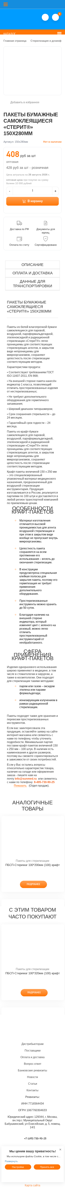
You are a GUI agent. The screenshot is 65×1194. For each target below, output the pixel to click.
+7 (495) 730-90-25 (35, 1138)
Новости (32, 1077)
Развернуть (11, 1161)
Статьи (32, 1083)
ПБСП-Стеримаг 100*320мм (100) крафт (32, 973)
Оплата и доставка (32, 1057)
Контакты (32, 1090)
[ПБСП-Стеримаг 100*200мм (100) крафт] (33, 838)
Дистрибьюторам (32, 1043)
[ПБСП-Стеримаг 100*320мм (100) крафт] (33, 946)
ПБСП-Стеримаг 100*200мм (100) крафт (32, 865)
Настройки (18, 1167)
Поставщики (33, 1050)
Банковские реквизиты (32, 1070)
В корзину (35, 201)
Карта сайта (32, 1185)
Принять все (47, 1167)
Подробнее (33, 884)
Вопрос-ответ (32, 1063)
